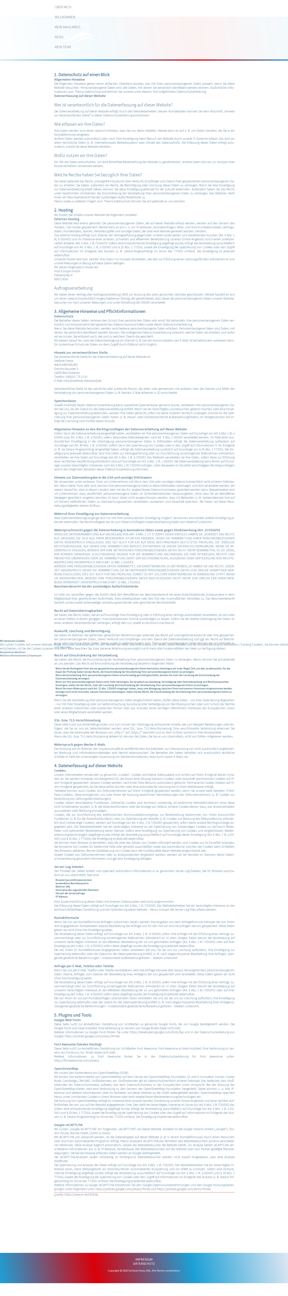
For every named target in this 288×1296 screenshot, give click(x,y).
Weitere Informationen (13, 655)
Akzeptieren (7, 652)
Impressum (35, 655)
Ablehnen (20, 652)
